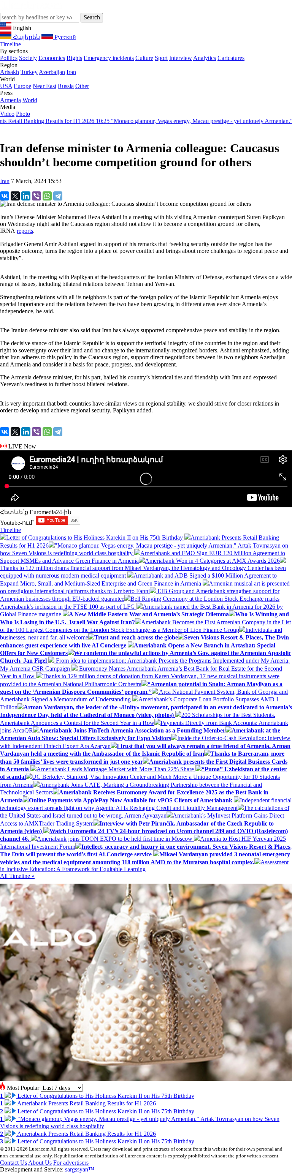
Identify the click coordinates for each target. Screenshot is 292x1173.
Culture (144, 58)
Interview (180, 58)
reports (25, 230)
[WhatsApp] (47, 195)
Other (82, 86)
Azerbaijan (52, 72)
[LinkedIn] (25, 195)
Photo (23, 114)
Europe (22, 86)
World (29, 100)
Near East (44, 86)
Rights (74, 58)
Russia (66, 86)
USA (6, 86)
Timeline (10, 44)
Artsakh (9, 72)
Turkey (29, 72)
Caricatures (230, 58)
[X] (15, 195)
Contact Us (13, 1162)
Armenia (10, 100)
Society (28, 58)
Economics (51, 58)
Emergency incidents (109, 58)
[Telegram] (57, 195)
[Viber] (36, 195)
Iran (71, 72)
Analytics (204, 58)
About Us (40, 1162)
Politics (8, 58)
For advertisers (71, 1162)
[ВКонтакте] (4, 195)
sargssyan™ (79, 1169)
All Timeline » (17, 876)
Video (7, 114)
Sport (161, 58)
